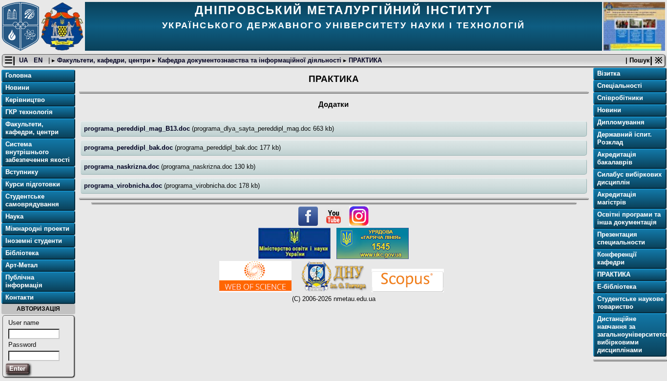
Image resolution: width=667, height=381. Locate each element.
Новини (17, 87)
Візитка (608, 73)
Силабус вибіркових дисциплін (629, 178)
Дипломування (621, 122)
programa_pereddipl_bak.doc (129, 147)
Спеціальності (619, 85)
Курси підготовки (32, 184)
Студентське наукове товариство (630, 302)
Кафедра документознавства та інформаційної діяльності (249, 60)
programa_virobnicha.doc (124, 185)
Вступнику (21, 172)
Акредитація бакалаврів (616, 158)
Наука (14, 216)
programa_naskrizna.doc (122, 166)
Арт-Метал (21, 265)
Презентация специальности (621, 238)
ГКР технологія (29, 112)
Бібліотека (22, 253)
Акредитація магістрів (616, 198)
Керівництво (25, 99)
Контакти (19, 297)
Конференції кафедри (617, 258)
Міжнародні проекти (37, 228)
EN (39, 60)
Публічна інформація (23, 281)
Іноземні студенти (33, 240)
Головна (18, 75)
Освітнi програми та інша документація (629, 218)
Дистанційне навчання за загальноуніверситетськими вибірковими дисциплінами (631, 334)
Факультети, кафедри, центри (103, 60)
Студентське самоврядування (32, 200)
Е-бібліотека (616, 286)
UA (24, 60)
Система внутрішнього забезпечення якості (37, 151)
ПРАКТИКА (364, 60)
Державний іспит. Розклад (624, 138)
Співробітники (620, 97)
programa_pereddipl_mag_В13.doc (138, 128)
